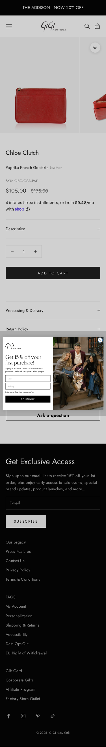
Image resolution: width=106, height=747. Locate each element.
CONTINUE (28, 399)
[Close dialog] (100, 340)
